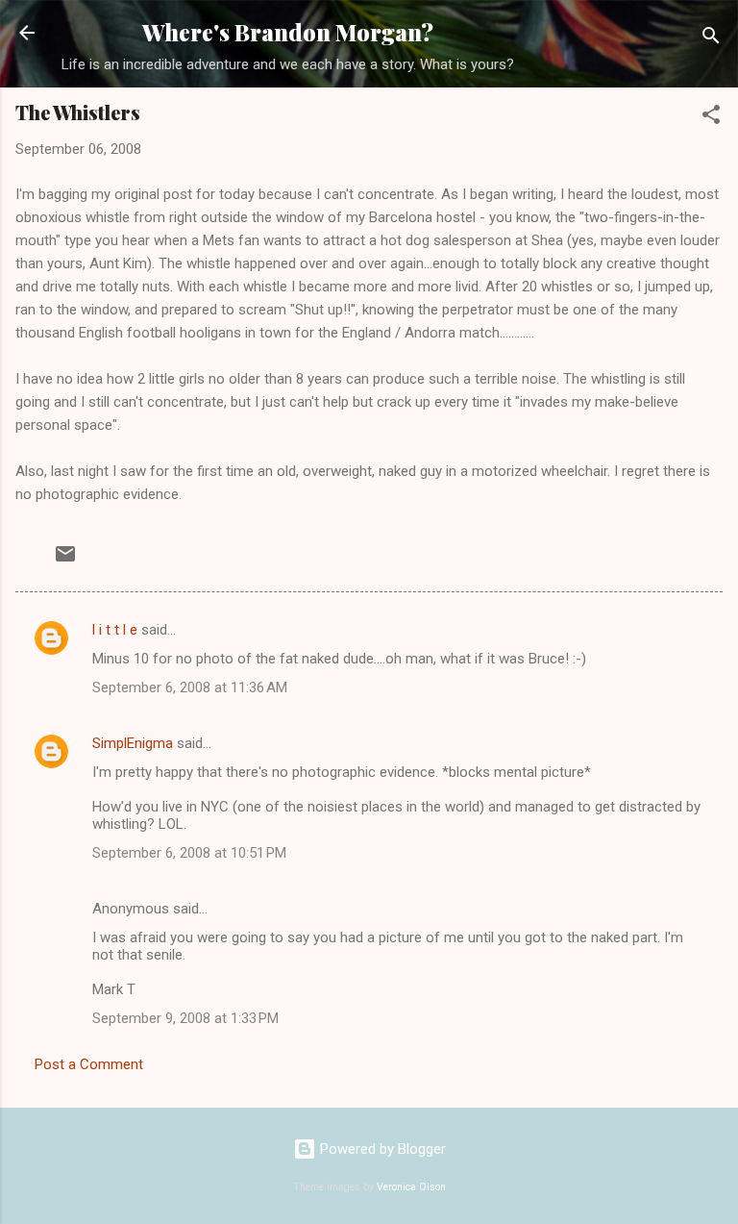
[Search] (711, 39)
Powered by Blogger (381, 1149)
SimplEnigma (132, 743)
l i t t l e (114, 629)
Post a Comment (89, 1064)
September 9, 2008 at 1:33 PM (185, 1018)
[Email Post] (65, 560)
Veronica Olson (411, 1187)
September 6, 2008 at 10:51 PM (189, 853)
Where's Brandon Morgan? (287, 32)
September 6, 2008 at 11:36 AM (189, 687)
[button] (711, 118)
